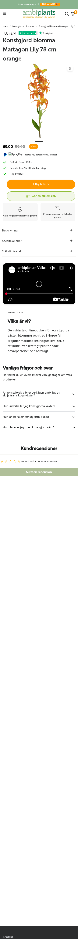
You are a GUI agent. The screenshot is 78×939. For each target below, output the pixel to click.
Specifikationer (12, 241)
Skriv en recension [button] (39, 472)
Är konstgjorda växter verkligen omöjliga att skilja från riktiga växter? (31, 394)
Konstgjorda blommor (23, 26)
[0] (72, 13)
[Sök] (67, 13)
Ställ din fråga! (11, 251)
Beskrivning (10, 230)
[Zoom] (70, 68)
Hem (5, 26)
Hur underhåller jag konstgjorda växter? (29, 406)
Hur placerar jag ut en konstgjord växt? (28, 427)
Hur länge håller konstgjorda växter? (27, 416)
